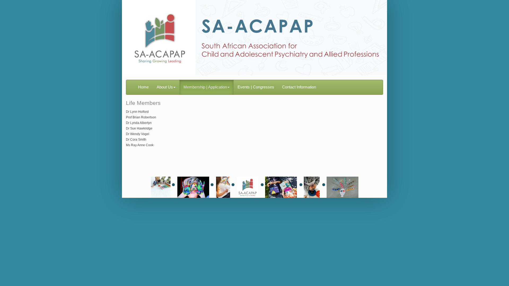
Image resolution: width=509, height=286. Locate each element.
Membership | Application (205, 87)
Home (143, 87)
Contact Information (299, 87)
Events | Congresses (256, 87)
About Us (165, 87)
